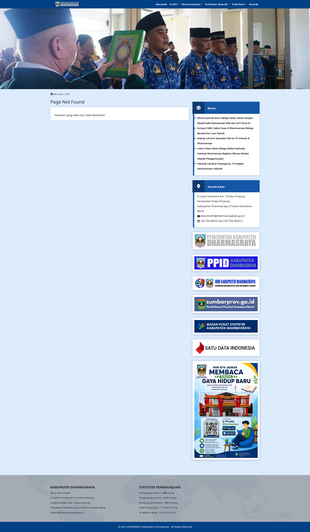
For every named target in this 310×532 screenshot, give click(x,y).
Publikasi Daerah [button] (216, 4)
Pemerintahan (191, 4)
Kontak (253, 4)
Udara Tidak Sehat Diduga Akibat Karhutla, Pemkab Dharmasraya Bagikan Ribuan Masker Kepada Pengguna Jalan (223, 153)
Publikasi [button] (238, 4)
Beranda (161, 4)
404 (67, 94)
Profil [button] (173, 4)
